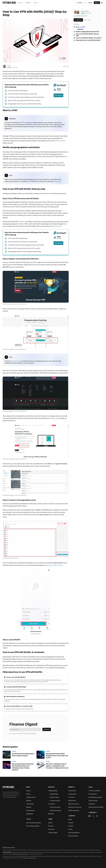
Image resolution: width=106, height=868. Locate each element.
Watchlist (51, 814)
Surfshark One (15, 361)
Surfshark (21, 221)
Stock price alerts (54, 807)
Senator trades (53, 797)
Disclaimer (92, 804)
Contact (70, 823)
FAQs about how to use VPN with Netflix (88, 40)
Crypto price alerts (54, 810)
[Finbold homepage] (12, 787)
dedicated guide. (56, 226)
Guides (50, 823)
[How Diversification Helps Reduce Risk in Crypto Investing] (7, 755)
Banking (28, 800)
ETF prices (71, 797)
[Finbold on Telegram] (97, 816)
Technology (29, 804)
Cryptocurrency (31, 797)
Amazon (63, 140)
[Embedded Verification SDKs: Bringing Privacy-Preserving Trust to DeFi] (40, 755)
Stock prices (72, 790)
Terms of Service (11, 797)
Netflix (57, 140)
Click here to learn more (19, 854)
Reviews (50, 826)
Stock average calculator (33, 823)
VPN (22, 122)
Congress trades (54, 800)
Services (51, 787)
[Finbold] (9, 2)
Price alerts (51, 804)
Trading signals (52, 790)
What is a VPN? (80, 27)
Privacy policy (93, 794)
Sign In (90, 2)
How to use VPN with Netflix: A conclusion (89, 38)
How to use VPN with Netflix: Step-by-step (87, 34)
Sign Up (97, 2)
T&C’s (27, 733)
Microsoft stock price (74, 807)
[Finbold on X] (93, 816)
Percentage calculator (33, 826)
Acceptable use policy (95, 797)
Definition (80, 29)
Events (70, 829)
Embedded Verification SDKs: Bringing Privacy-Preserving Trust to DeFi (57, 755)
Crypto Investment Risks (96, 807)
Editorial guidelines (74, 832)
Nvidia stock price (73, 810)
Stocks (28, 794)
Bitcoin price (72, 800)
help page (57, 181)
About (70, 819)
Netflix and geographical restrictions (87, 31)
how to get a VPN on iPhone (54, 565)
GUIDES (9, 67)
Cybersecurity (30, 810)
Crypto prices (72, 794)
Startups (28, 807)
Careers (70, 826)
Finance (28, 790)
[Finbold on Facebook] (89, 816)
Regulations (29, 814)
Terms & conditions (94, 790)
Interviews (51, 829)
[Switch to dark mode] (102, 2)
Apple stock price (73, 804)
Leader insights (52, 832)
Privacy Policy (33, 733)
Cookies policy (93, 800)
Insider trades (53, 794)
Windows (54, 418)
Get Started (58, 95)
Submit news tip (73, 836)
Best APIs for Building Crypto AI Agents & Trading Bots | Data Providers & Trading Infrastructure (57, 766)
